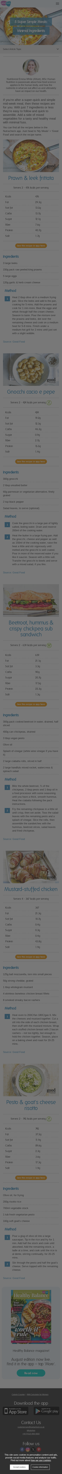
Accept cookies (19, 1467)
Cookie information (40, 1467)
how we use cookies (41, 1460)
